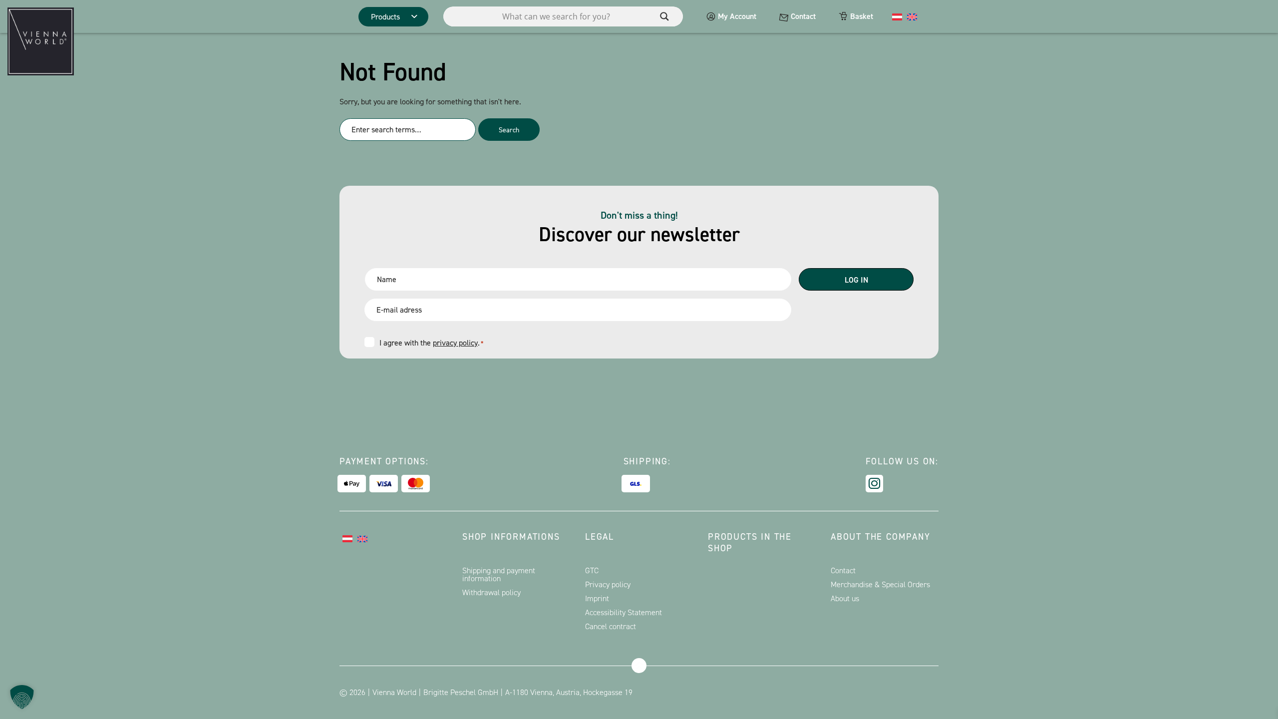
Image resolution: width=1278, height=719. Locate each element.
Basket (861, 16)
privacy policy (455, 343)
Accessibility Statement (623, 612)
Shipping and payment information (498, 574)
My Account (737, 16)
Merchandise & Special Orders (880, 584)
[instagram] (874, 483)
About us (845, 598)
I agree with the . (431, 343)
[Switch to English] (912, 16)
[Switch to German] (897, 16)
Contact (803, 16)
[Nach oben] (639, 665)
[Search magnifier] (664, 16)
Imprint (597, 598)
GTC (592, 570)
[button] (22, 697)
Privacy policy (608, 584)
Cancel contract (610, 626)
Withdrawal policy (491, 592)
